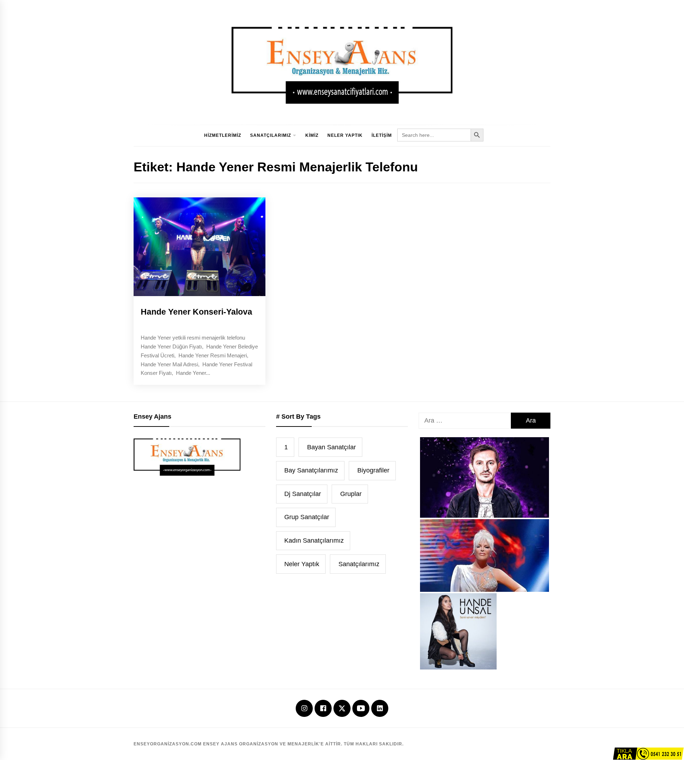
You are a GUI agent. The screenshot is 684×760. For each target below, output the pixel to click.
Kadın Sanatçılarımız (314, 540)
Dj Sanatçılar (302, 493)
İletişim (382, 135)
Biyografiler (373, 470)
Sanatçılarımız (270, 135)
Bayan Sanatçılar (331, 447)
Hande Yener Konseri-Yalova (196, 311)
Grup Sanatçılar (306, 517)
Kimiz (311, 135)
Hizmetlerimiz (222, 135)
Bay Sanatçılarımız (311, 470)
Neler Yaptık (345, 135)
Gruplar (351, 493)
